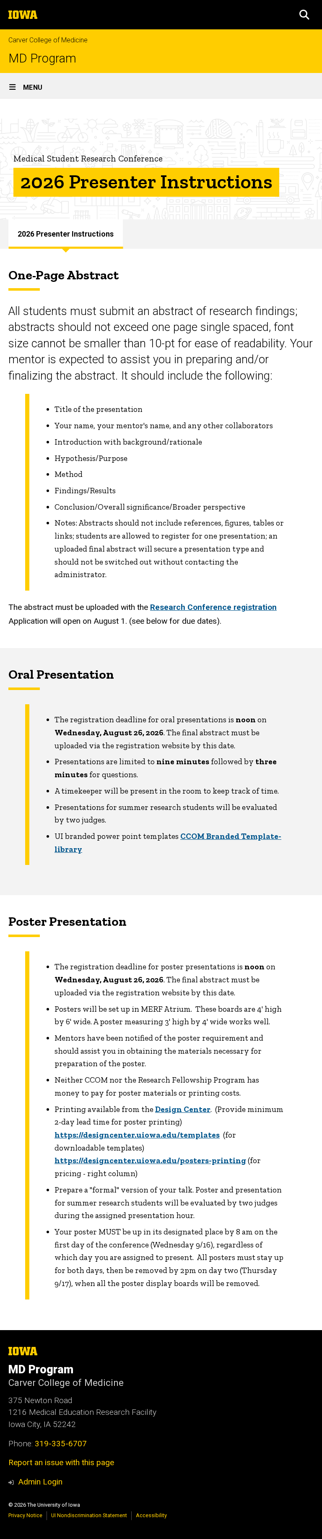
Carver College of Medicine (48, 40)
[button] (304, 14)
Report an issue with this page (61, 1462)
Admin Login (40, 1482)
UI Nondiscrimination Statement (89, 1515)
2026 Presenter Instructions (66, 234)
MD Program (42, 58)
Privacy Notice (25, 1515)
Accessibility (151, 1515)
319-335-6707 (61, 1443)
